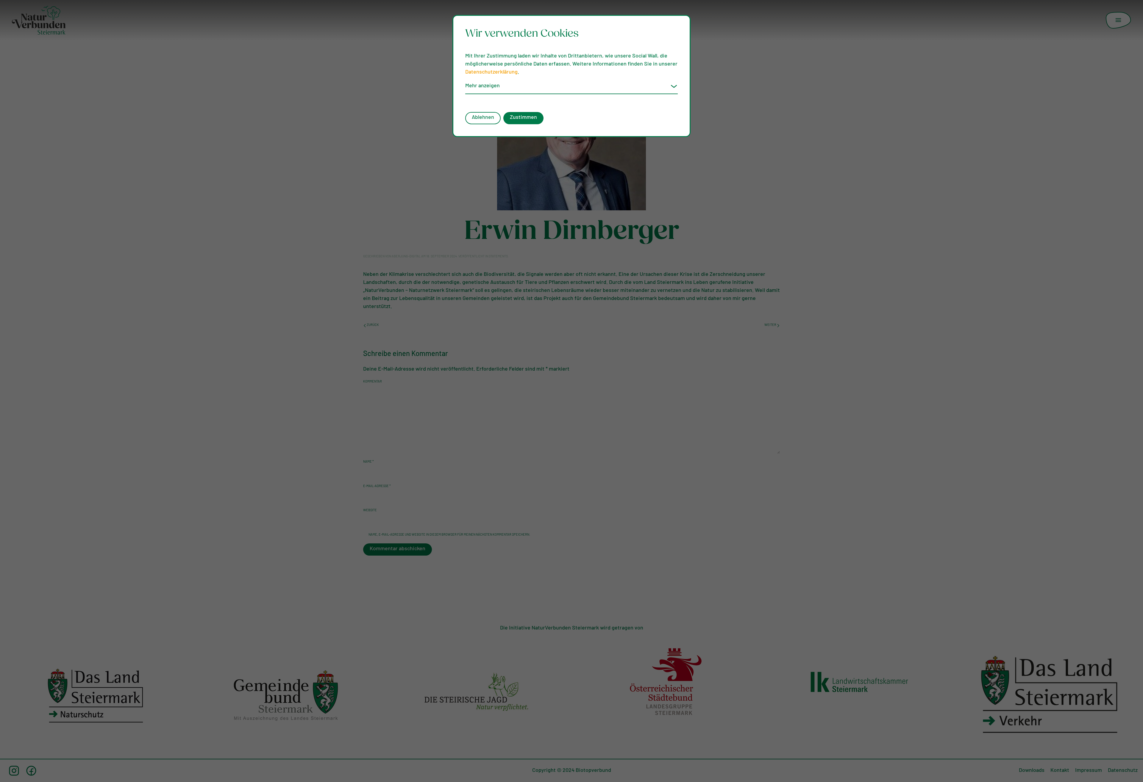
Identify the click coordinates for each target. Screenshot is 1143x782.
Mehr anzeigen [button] (482, 86)
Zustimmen (523, 117)
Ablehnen (483, 117)
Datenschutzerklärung (491, 72)
